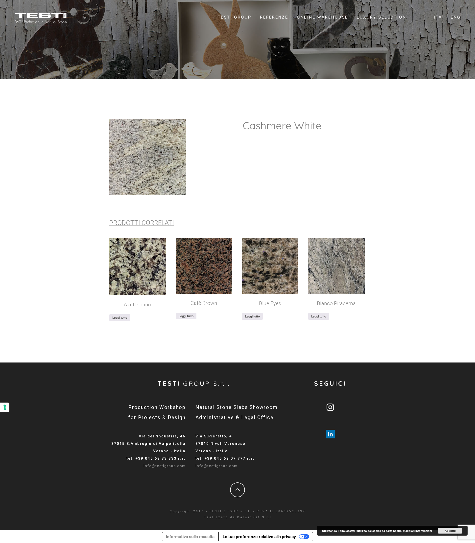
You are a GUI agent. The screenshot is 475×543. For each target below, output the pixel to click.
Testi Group (234, 17)
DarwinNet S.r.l (254, 517)
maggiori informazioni (417, 531)
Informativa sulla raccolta (190, 536)
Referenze (274, 17)
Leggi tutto (119, 317)
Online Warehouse (322, 17)
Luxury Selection (381, 17)
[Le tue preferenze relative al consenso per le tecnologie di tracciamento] (4, 407)
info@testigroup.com (164, 466)
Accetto (450, 530)
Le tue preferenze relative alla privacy (259, 536)
